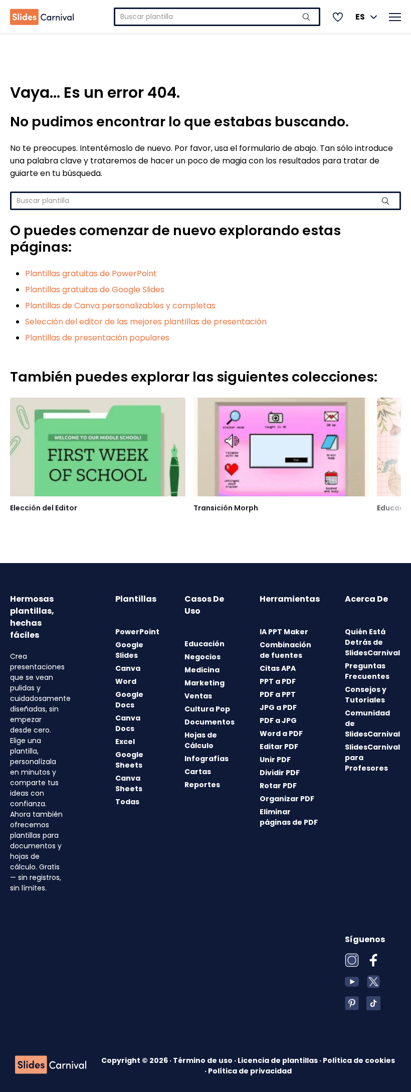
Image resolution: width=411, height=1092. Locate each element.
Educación (204, 644)
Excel (125, 742)
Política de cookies (359, 1060)
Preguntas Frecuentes (367, 671)
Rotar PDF (278, 786)
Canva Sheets (128, 783)
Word (125, 681)
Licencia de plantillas (278, 1060)
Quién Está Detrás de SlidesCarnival (372, 642)
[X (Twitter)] (373, 982)
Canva (127, 668)
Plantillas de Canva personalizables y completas (120, 305)
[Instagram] (352, 960)
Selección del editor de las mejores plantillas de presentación (146, 321)
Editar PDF (279, 747)
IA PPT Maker (284, 632)
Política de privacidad (250, 1071)
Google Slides (129, 650)
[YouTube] (352, 982)
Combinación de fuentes (285, 650)
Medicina (202, 670)
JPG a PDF (278, 707)
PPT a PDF (278, 681)
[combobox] (217, 17)
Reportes (202, 785)
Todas (127, 802)
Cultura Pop (207, 709)
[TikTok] (373, 1003)
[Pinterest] (352, 1003)
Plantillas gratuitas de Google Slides (94, 289)
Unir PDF (275, 760)
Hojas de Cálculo (200, 740)
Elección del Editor (43, 508)
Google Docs (129, 699)
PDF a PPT (278, 694)
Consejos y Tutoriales (365, 694)
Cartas (197, 772)
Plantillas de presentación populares (97, 337)
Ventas (198, 696)
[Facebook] (373, 960)
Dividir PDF (280, 773)
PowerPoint (137, 632)
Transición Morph (225, 508)
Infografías (206, 759)
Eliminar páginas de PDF (289, 817)
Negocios (202, 657)
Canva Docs (127, 723)
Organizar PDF (287, 799)
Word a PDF (281, 734)
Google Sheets (129, 760)
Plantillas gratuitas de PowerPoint (91, 273)
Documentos (209, 722)
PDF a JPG (278, 720)
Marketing (204, 683)
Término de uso (203, 1060)
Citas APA (278, 668)
